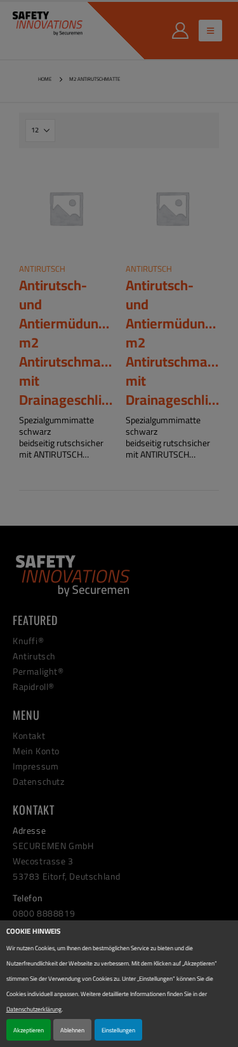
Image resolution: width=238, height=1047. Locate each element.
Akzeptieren (28, 1030)
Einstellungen (118, 1030)
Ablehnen (72, 1030)
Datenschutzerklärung (34, 1009)
